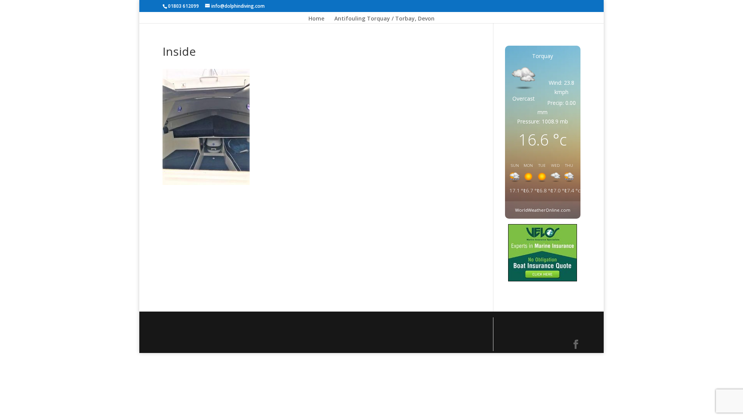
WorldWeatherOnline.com (542, 210)
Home (316, 19)
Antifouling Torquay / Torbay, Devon (384, 19)
